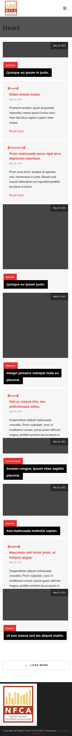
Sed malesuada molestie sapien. (31, 531)
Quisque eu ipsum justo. (25, 284)
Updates (10, 65)
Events (13, 88)
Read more (16, 131)
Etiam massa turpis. (25, 94)
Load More (38, 665)
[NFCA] (18, 704)
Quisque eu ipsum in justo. (27, 72)
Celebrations (16, 147)
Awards (10, 277)
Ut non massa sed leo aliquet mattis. (35, 635)
